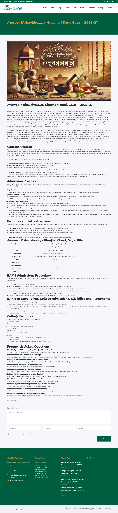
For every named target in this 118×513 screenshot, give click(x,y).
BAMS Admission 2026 (41, 462)
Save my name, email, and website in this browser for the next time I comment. (35, 434)
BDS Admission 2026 (40, 469)
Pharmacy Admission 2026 (42, 471)
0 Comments (86, 108)
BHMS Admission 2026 (41, 464)
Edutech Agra (77, 108)
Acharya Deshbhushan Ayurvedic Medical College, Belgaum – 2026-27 (72, 490)
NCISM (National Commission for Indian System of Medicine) (55, 256)
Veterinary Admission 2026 (41, 477)
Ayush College (30, 108)
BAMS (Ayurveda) (42, 108)
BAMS (35, 108)
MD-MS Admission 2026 (41, 467)
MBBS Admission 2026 (41, 475)
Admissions (22, 108)
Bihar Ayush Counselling (55, 108)
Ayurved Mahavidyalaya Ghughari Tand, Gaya (22, 111)
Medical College (67, 108)
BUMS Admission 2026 (41, 466)
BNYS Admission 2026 (40, 473)
